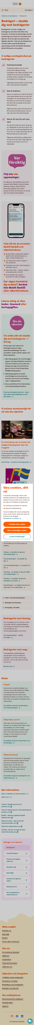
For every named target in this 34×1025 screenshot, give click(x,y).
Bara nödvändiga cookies (17, 530)
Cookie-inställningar (17, 536)
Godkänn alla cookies (17, 524)
